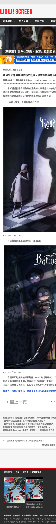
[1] (54, 401)
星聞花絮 (39, 21)
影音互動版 (37, 472)
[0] (51, 401)
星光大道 (23, 21)
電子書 (26, 472)
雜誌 (17, 472)
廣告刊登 (7, 515)
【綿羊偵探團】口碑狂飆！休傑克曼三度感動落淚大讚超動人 (28, 424)
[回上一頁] (16, 402)
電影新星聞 (17, 70)
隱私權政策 (26, 515)
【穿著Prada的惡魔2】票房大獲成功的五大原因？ (24, 421)
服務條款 (16, 515)
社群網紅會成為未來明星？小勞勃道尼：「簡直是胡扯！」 (27, 427)
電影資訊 (7, 21)
